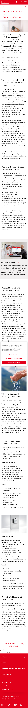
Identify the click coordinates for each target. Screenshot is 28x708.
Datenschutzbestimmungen (8, 698)
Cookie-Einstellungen (14, 354)
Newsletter (4, 686)
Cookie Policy (5, 700)
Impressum (4, 696)
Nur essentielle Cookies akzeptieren (14, 358)
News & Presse (5, 689)
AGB (18, 698)
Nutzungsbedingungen (14, 696)
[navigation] (25, 2)
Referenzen (4, 682)
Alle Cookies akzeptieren (14, 362)
